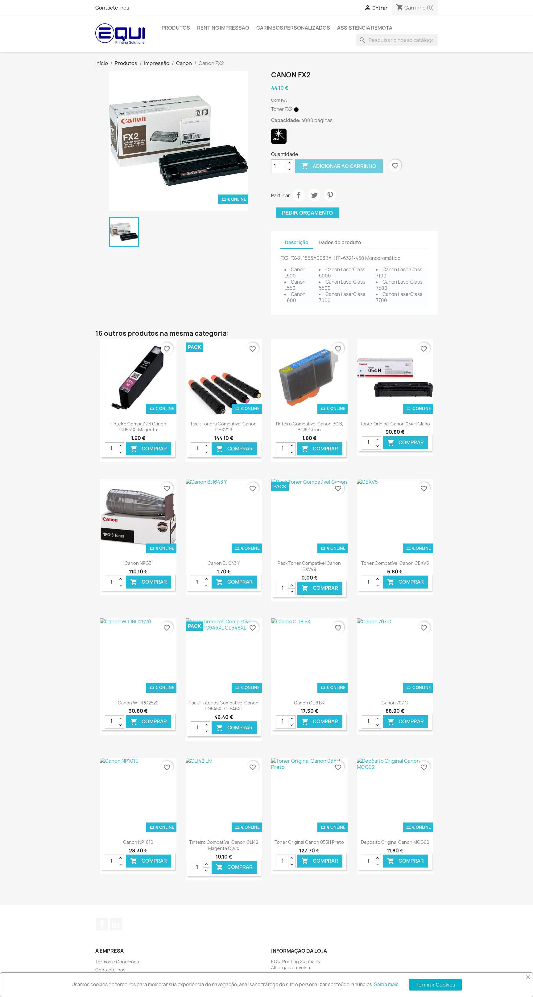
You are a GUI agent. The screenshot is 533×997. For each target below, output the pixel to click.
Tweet (314, 195)
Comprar (148, 449)
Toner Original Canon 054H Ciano (395, 424)
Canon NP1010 (138, 842)
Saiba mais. (387, 984)
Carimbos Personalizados (293, 27)
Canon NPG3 (138, 563)
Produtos (176, 27)
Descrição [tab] (296, 242)
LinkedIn (115, 924)
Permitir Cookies (435, 984)
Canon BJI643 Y (224, 563)
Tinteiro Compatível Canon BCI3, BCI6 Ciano (309, 427)
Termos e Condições (117, 962)
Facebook (102, 924)
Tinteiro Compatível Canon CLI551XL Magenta (138, 427)
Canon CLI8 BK (309, 703)
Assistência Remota (364, 27)
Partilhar (298, 195)
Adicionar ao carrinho (338, 166)
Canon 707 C (395, 703)
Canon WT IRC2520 (138, 703)
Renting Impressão (223, 27)
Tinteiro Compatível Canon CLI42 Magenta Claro (223, 845)
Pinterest (330, 195)
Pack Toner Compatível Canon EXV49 (309, 566)
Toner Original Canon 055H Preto (309, 842)
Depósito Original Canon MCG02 (395, 842)
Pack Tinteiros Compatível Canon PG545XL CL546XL (223, 706)
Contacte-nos (112, 7)
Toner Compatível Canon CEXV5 (395, 563)
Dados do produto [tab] (340, 242)
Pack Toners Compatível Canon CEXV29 (224, 427)
